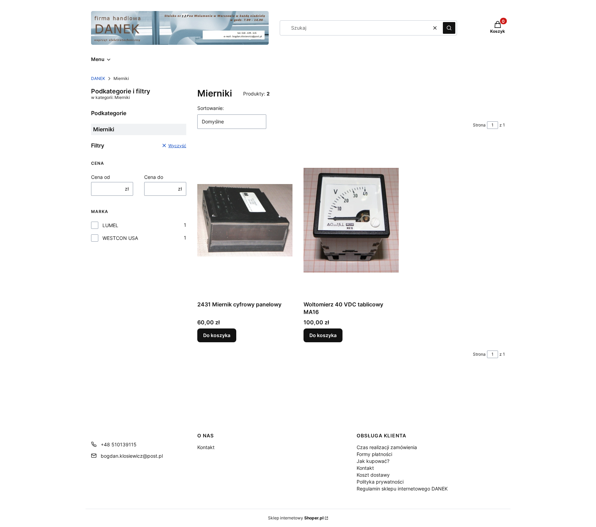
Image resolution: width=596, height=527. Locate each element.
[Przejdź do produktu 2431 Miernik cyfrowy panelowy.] (244, 220)
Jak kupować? (373, 461)
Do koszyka (216, 335)
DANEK (98, 78)
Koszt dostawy (373, 475)
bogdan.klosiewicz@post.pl (132, 456)
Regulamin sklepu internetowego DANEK (402, 488)
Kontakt (206, 447)
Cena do (153, 177)
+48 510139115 (119, 444)
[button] (449, 28)
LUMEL (110, 225)
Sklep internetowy (296, 517)
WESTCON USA (120, 238)
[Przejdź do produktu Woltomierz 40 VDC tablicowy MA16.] (351, 220)
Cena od (100, 177)
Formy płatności (374, 454)
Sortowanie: (210, 108)
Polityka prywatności (380, 482)
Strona (479, 125)
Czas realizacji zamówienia (387, 447)
